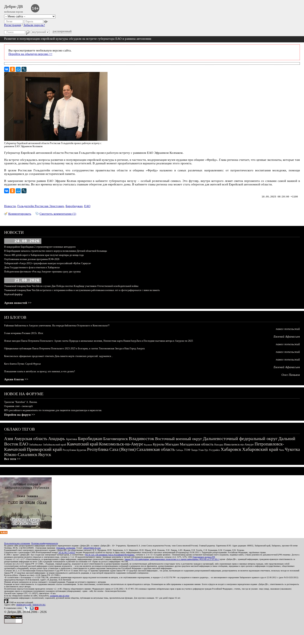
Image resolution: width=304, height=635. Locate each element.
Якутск (44, 454)
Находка (218, 444)
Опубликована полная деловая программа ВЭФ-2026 (31, 259)
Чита (281, 450)
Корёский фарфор (13, 294)
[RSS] (3, 533)
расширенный (62, 31)
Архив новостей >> (18, 302)
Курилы (158, 444)
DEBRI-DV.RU (38, 605)
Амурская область (30, 438)
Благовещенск (115, 438)
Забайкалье (35, 444)
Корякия (148, 444)
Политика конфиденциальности (44, 543)
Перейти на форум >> (19, 414)
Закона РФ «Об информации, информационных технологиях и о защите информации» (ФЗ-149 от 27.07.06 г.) (171, 559)
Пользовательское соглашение (17, 543)
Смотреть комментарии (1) (57, 213)
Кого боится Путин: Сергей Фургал (22, 363)
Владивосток (141, 438)
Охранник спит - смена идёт (18, 406)
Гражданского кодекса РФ (204, 557)
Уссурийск (214, 450)
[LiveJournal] (24, 69)
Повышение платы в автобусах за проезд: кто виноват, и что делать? (39, 371)
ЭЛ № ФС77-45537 (66, 552)
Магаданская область (196, 444)
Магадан (172, 444)
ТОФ (187, 449)
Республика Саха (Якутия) (111, 449)
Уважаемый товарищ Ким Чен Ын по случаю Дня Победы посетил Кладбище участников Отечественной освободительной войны (71, 286)
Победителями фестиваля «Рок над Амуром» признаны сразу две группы (42, 271)
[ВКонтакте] (6, 69)
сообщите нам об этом (59, 595)
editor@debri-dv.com (92, 548)
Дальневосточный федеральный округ (240, 438)
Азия (8, 438)
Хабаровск (231, 449)
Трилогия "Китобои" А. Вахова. (20, 402)
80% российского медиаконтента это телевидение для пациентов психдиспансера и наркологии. (53, 410)
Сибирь (179, 450)
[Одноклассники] (12, 69)
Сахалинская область (155, 449)
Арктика (71, 439)
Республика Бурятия (74, 449)
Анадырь (56, 438)
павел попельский (288, 329)
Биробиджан (74, 206)
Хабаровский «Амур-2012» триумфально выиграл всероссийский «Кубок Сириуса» (47, 263)
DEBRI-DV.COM (23, 605)
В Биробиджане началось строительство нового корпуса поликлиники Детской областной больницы (55, 250)
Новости (10, 206)
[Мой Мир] (18, 69)
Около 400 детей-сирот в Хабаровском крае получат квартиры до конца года (44, 255)
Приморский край (44, 449)
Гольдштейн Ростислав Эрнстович (40, 206)
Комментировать (19, 213)
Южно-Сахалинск (20, 454)
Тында (194, 450)
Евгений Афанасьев (287, 336)
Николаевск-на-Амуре (239, 444)
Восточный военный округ (178, 438)
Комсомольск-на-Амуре (121, 444)
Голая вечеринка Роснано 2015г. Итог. (24, 333)
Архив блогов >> (16, 379)
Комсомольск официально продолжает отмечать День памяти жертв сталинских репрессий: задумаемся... (58, 356)
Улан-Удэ (203, 450)
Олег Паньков (290, 374)
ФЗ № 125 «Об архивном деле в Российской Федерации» (110, 555)
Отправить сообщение (65, 548)
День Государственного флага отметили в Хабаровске (32, 267)
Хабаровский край (260, 449)
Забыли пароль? (34, 25)
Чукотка (292, 449)
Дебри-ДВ (13, 6)
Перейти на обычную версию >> (30, 54)
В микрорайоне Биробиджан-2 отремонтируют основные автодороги (39, 246)
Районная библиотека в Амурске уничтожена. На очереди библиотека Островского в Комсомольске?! (57, 325)
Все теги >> (12, 459)
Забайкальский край (54, 444)
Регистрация (12, 25)
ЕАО (87, 206)
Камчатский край (82, 444)
